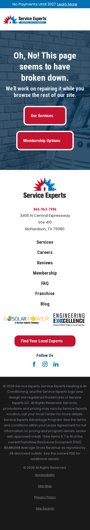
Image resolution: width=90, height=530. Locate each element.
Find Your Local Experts (41, 340)
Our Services (42, 115)
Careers (44, 252)
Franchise (44, 293)
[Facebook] (34, 364)
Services (44, 242)
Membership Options (41, 140)
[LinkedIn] (55, 364)
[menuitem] (45, 475)
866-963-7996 (45, 209)
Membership (45, 273)
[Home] (25, 19)
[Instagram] (45, 364)
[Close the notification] (87, 4)
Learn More (67, 4)
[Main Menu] (83, 19)
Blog (45, 304)
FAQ (44, 283)
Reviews (45, 263)
